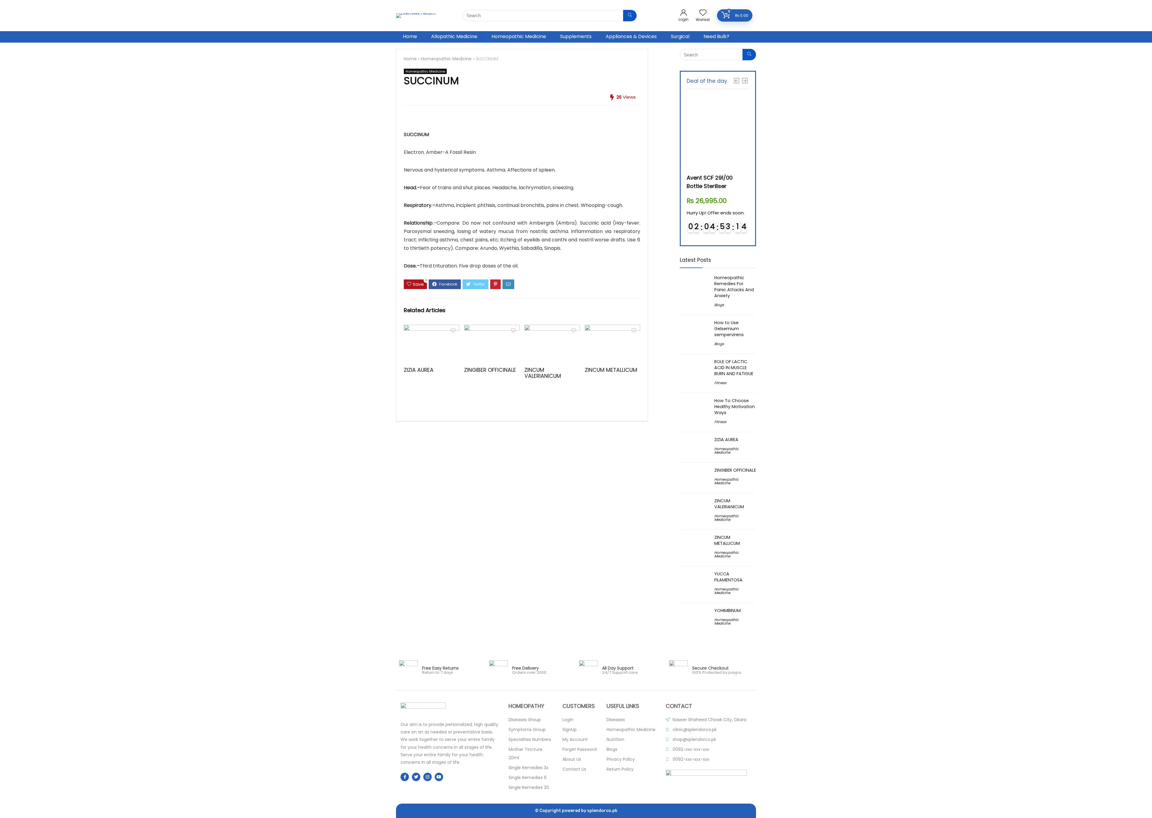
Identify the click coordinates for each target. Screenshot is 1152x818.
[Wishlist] (702, 13)
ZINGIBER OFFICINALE (490, 370)
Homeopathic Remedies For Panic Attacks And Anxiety (734, 287)
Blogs (719, 304)
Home (410, 36)
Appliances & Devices (631, 36)
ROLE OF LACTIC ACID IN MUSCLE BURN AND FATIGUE (733, 368)
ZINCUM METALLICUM (611, 370)
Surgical (680, 36)
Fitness (720, 382)
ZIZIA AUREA (419, 370)
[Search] (630, 15)
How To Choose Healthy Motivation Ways (734, 407)
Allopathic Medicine (454, 36)
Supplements (576, 36)
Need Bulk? (716, 36)
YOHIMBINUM (727, 611)
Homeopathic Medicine (518, 36)
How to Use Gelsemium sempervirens (729, 329)
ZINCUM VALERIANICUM (542, 373)
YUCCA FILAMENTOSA (728, 577)
